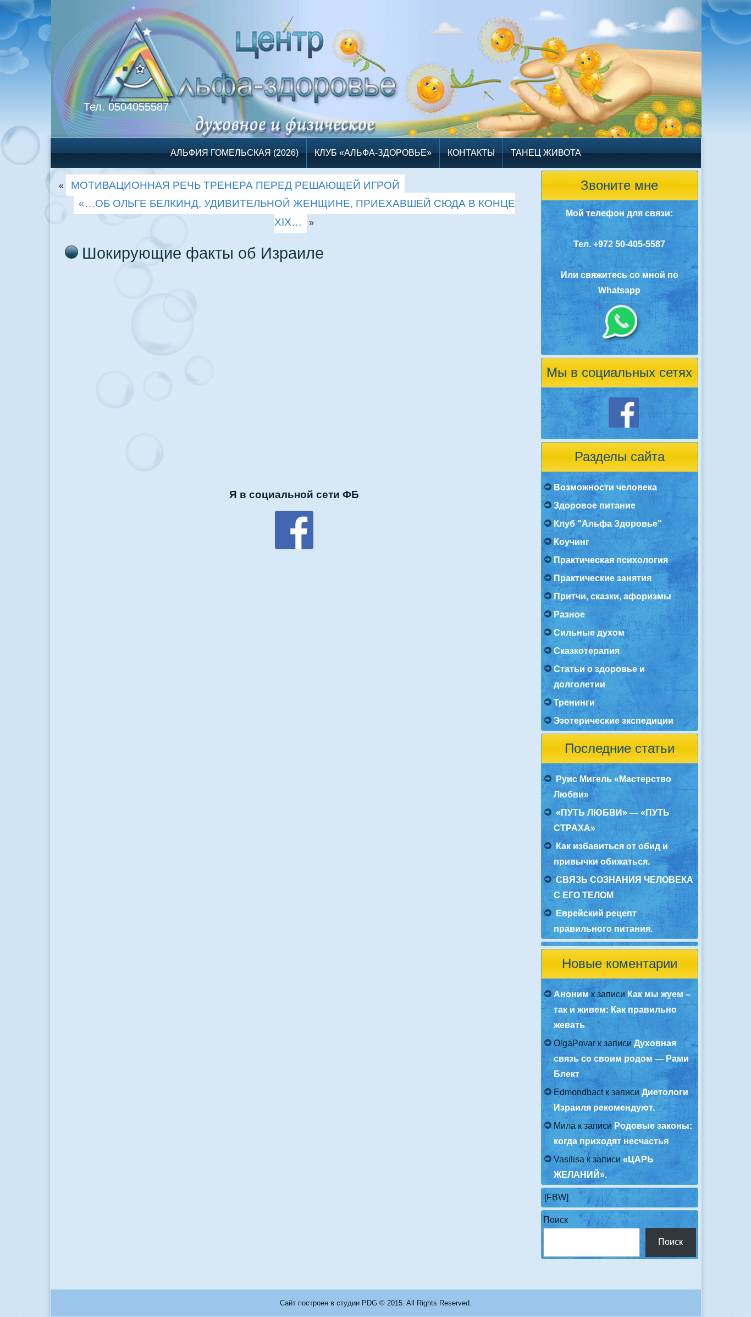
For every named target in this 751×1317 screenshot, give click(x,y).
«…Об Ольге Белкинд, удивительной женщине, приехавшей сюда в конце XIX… (297, 212)
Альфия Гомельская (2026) (234, 152)
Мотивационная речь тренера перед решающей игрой (235, 185)
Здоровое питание (595, 505)
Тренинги (574, 702)
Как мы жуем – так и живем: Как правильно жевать (622, 1010)
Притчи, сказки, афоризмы (612, 596)
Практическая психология (611, 560)
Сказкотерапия (587, 650)
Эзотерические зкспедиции (613, 720)
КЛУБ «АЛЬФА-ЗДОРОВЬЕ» (373, 152)
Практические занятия (602, 578)
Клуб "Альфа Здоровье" (608, 523)
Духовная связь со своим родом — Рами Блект (621, 1059)
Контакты (471, 152)
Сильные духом (589, 632)
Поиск (555, 1220)
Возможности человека (605, 487)
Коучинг (571, 542)
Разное (569, 614)
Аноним (571, 994)
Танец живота (546, 152)
